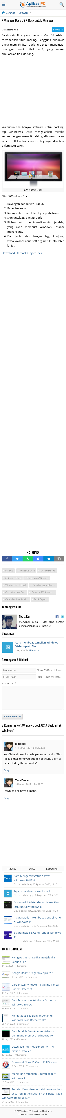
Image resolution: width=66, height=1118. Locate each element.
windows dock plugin (16, 585)
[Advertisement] (33, 90)
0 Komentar (34, 650)
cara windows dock (15, 592)
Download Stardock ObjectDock (22, 253)
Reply (6, 770)
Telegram (48, 558)
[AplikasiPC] (33, 5)
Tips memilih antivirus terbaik (32, 891)
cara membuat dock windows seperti (17, 599)
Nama (49, 670)
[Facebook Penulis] (57, 616)
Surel (48, 677)
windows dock (27, 570)
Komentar (9, 683)
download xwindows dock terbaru (44, 592)
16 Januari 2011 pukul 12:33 (29, 784)
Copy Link (59, 558)
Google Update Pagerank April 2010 (33, 973)
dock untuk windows (37, 578)
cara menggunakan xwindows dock (45, 585)
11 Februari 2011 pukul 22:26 (30, 747)
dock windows (48, 570)
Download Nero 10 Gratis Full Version (35, 1062)
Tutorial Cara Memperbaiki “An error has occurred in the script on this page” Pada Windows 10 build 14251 (32, 1094)
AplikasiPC (26, 1111)
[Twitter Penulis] (62, 616)
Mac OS (9, 570)
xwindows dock (13, 578)
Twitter (17, 558)
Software (58, 29)
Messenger (38, 558)
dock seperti (40, 599)
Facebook (7, 558)
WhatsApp (28, 558)
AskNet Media (40, 1114)
